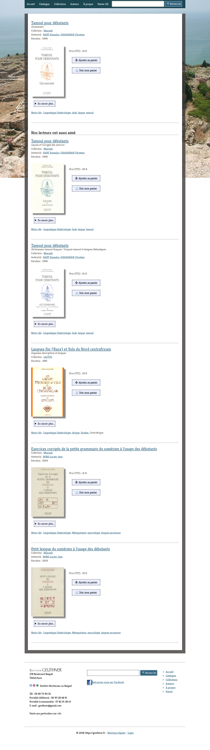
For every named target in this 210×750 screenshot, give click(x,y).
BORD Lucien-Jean (53, 456)
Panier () (103, 4)
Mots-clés (36, 112)
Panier (169, 691)
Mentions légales (116, 733)
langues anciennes (111, 532)
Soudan (85, 432)
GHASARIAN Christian (73, 34)
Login (131, 733)
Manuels (48, 30)
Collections (60, 4)
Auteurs (74, 4)
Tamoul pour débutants (50, 22)
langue (81, 112)
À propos (88, 4)
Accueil (31, 4)
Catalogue (44, 4)
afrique (76, 432)
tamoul (90, 112)
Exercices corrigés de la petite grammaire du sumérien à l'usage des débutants (94, 448)
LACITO (48, 357)
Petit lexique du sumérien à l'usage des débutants (70, 548)
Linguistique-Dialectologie (57, 112)
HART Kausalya (51, 34)
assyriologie (93, 532)
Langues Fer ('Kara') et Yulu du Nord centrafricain (71, 349)
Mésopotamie (79, 532)
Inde (74, 112)
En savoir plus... (46, 103)
